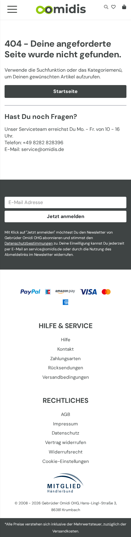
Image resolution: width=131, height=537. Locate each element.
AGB (65, 414)
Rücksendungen (65, 368)
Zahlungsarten (65, 359)
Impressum (65, 424)
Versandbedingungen (65, 377)
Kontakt (65, 349)
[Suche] (106, 7)
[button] (15, 7)
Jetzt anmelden (65, 216)
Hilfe (65, 340)
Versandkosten (65, 531)
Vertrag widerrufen (65, 442)
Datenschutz (65, 433)
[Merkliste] (115, 7)
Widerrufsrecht (66, 452)
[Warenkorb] (123, 7)
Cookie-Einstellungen (65, 461)
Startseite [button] (65, 91)
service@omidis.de (45, 249)
